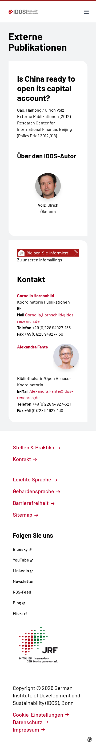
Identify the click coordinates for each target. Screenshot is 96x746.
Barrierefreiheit (31, 503)
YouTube (21, 559)
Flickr (18, 613)
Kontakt (22, 459)
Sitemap (23, 514)
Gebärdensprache (34, 491)
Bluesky (21, 549)
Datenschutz (27, 722)
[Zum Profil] (66, 356)
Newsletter (23, 581)
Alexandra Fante (32, 346)
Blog (17, 602)
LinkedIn (21, 570)
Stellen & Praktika (34, 447)
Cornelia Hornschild (35, 295)
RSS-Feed (22, 591)
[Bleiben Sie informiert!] (48, 253)
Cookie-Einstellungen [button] (38, 714)
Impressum (26, 729)
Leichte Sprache (32, 479)
